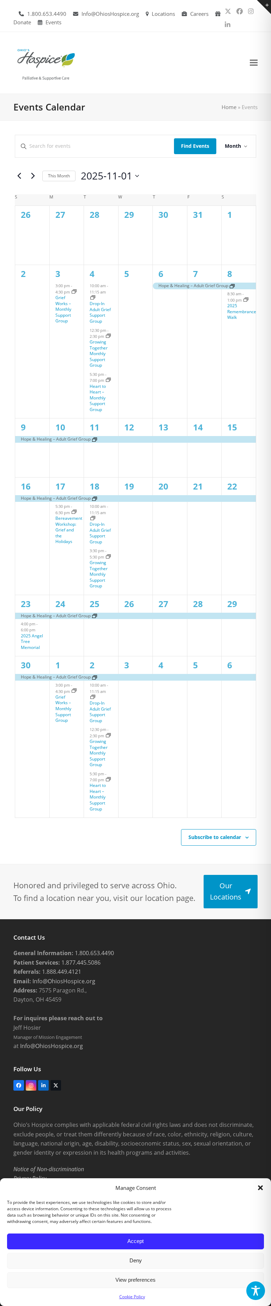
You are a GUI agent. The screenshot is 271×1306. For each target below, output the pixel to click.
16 (26, 486)
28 (198, 604)
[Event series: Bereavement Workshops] (74, 512)
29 (232, 604)
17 (60, 486)
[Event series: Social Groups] (108, 336)
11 (95, 427)
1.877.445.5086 (80, 962)
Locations (163, 13)
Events (53, 22)
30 (26, 665)
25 (95, 604)
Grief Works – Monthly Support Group (63, 309)
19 (129, 486)
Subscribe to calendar (214, 837)
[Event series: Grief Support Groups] (74, 292)
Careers (199, 13)
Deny (136, 1260)
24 (60, 604)
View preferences (135, 1280)
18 (95, 486)
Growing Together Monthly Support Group (99, 353)
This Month (59, 176)
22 (232, 486)
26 (129, 604)
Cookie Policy (132, 1297)
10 (60, 427)
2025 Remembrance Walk (241, 311)
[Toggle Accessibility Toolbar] (256, 1291)
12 (129, 427)
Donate (22, 22)
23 (26, 604)
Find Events (195, 146)
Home (229, 107)
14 (198, 427)
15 (232, 427)
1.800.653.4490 (46, 13)
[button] (260, 1187)
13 (163, 427)
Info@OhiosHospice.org (110, 13)
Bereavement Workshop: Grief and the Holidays (68, 529)
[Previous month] (19, 176)
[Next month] (33, 176)
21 (198, 486)
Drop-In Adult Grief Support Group (100, 312)
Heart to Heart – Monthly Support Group (98, 397)
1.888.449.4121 (61, 972)
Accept (135, 1241)
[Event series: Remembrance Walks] (245, 300)
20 (163, 486)
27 (163, 604)
